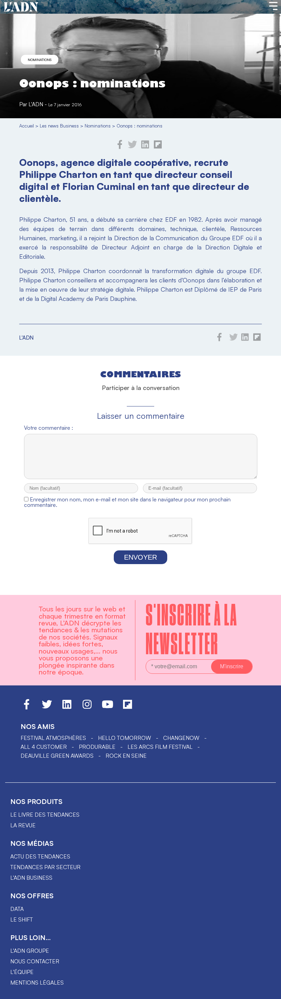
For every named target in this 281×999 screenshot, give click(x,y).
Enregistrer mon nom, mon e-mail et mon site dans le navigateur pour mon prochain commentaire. (127, 502)
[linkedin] (145, 147)
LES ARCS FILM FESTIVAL (160, 746)
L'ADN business (31, 877)
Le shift (21, 919)
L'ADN (35, 104)
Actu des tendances (40, 856)
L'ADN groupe (29, 950)
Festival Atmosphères (53, 737)
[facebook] (120, 147)
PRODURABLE (97, 746)
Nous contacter (34, 961)
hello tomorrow (124, 737)
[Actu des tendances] (21, 7)
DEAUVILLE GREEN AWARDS (57, 755)
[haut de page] (269, 990)
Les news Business (59, 126)
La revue (23, 825)
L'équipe (22, 971)
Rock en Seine (126, 755)
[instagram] (87, 707)
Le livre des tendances (45, 814)
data (17, 908)
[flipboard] (158, 147)
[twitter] (132, 147)
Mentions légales (37, 982)
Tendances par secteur (45, 867)
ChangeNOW (181, 737)
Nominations (39, 60)
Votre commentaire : (48, 427)
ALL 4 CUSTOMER (44, 746)
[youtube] (107, 707)
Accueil (26, 126)
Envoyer (140, 557)
